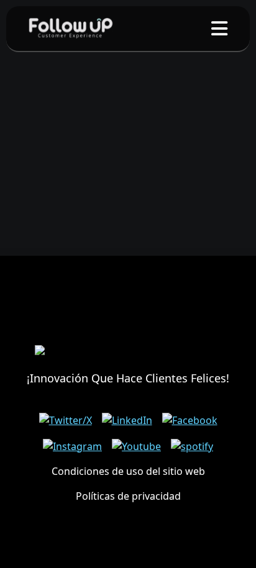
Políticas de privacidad (128, 496)
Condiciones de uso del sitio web (128, 471)
